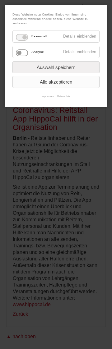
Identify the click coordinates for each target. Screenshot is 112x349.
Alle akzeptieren (56, 82)
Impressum (48, 96)
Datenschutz (63, 96)
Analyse (37, 51)
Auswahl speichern (56, 67)
